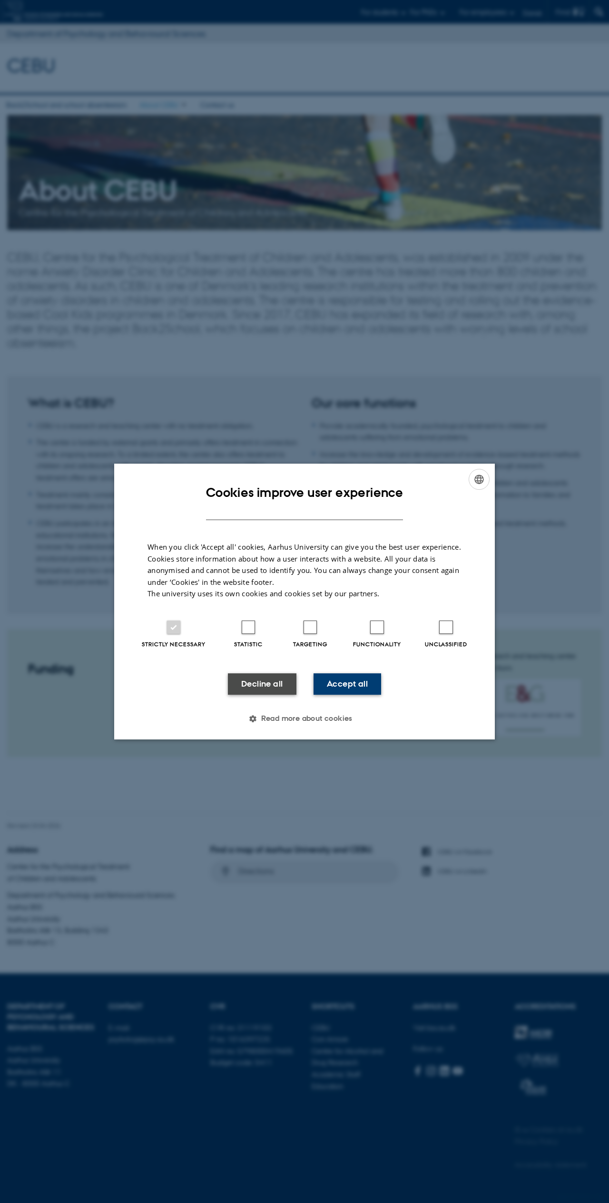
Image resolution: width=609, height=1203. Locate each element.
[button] (304, 718)
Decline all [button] (262, 684)
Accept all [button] (347, 684)
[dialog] (304, 601)
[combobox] (479, 479)
